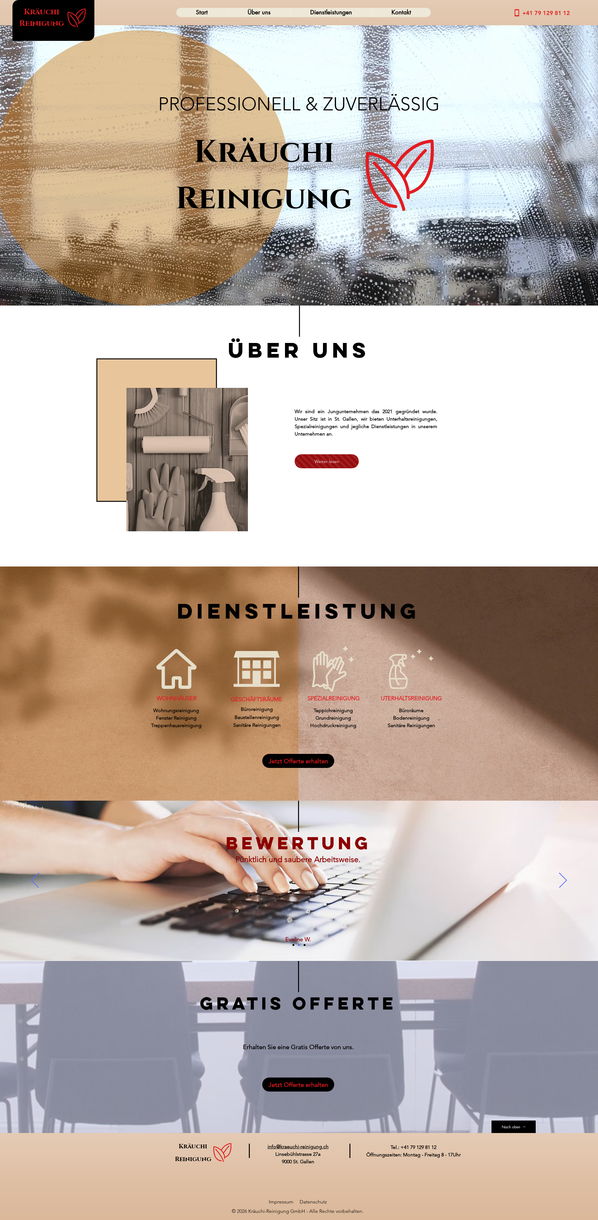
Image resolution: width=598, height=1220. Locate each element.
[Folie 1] (293, 945)
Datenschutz (313, 1202)
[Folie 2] (299, 945)
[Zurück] (35, 881)
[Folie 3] (305, 945)
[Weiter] (563, 881)
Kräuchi (41, 12)
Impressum (281, 1202)
